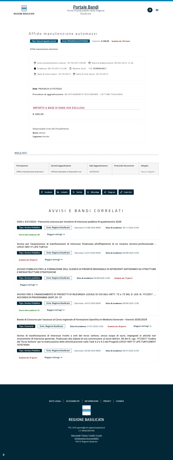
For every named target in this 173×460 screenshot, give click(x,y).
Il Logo (99, 435)
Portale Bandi (86, 6)
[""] (149, 10)
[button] (157, 10)
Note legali (75, 435)
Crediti (92, 435)
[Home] (24, 10)
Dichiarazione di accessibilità (87, 438)
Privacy (85, 435)
